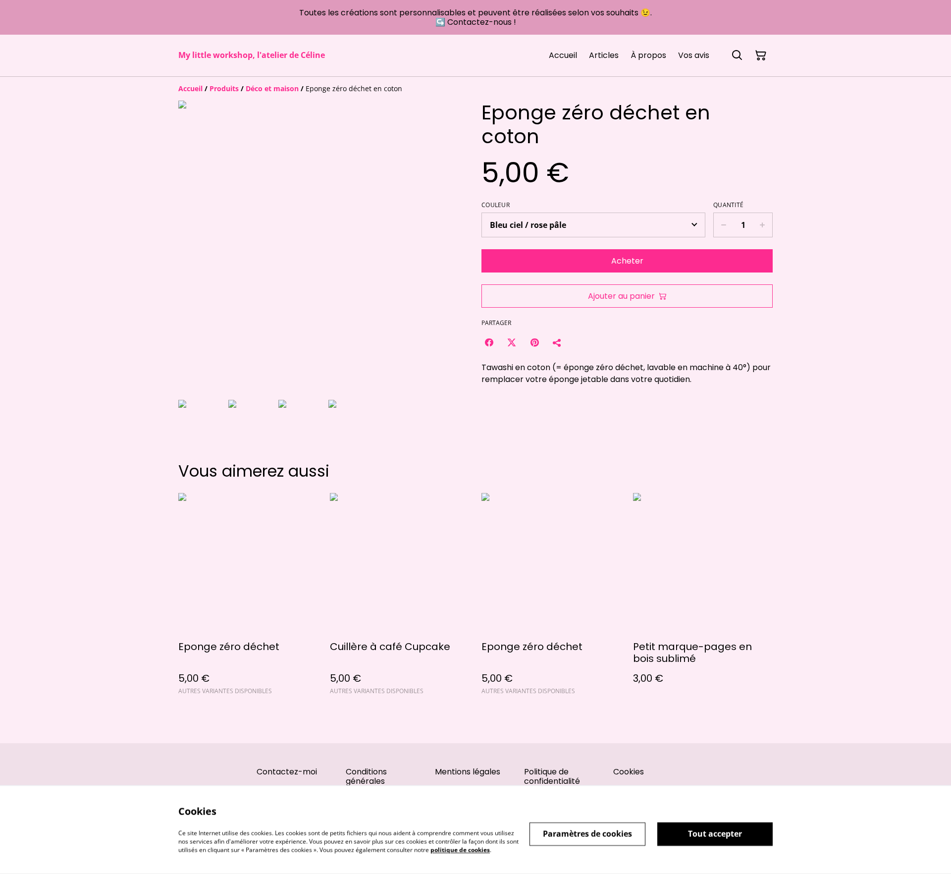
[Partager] (557, 342)
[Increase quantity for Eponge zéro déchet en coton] (762, 225)
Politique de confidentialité (552, 776)
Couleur (495, 205)
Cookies (628, 771)
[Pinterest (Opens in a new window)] (534, 342)
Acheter (627, 261)
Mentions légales (467, 771)
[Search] (737, 55)
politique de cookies (460, 849)
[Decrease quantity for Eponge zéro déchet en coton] (723, 225)
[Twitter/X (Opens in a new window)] (511, 342)
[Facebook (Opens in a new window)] (488, 342)
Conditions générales (366, 776)
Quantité (728, 205)
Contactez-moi (287, 771)
